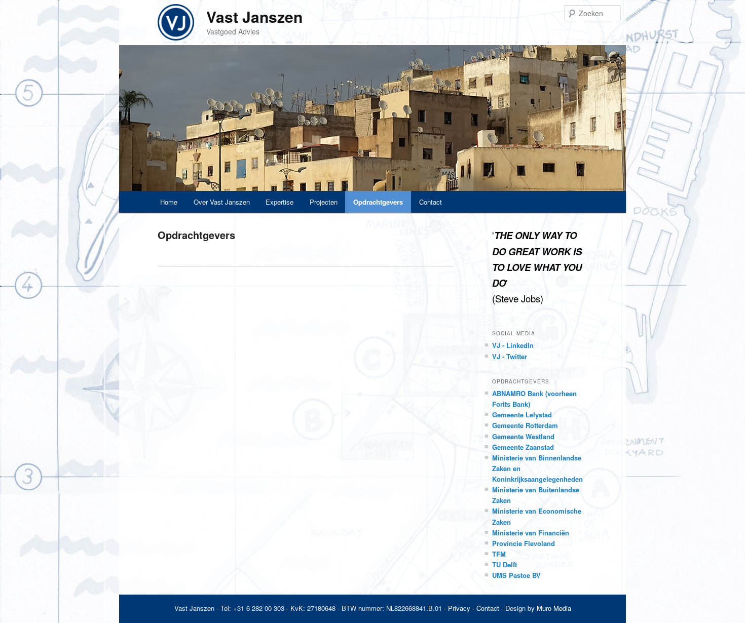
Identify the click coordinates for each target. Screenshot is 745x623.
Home (168, 202)
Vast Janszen (254, 16)
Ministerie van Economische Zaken (536, 516)
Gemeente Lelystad (522, 414)
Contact (430, 202)
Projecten (324, 202)
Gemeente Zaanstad (523, 447)
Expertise (279, 202)
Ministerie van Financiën (530, 532)
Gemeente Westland (523, 436)
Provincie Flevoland (523, 543)
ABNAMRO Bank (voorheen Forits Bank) (534, 398)
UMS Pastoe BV (516, 575)
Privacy (459, 608)
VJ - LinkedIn (513, 345)
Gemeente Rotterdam (525, 425)
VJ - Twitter (509, 356)
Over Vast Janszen (222, 202)
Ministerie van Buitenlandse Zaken (535, 495)
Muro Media (554, 608)
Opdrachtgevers (378, 202)
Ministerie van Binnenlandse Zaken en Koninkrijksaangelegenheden (537, 468)
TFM (499, 554)
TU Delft (504, 564)
